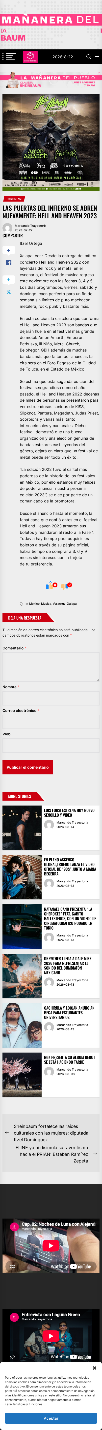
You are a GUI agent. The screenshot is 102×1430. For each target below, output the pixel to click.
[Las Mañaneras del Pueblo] (51, 80)
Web (6, 734)
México (34, 603)
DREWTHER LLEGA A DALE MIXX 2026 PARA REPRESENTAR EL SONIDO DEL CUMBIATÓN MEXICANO (68, 965)
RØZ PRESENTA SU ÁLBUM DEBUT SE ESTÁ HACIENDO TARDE (69, 1059)
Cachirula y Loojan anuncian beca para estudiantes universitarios (69, 1012)
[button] (94, 1368)
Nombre (11, 686)
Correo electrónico (20, 710)
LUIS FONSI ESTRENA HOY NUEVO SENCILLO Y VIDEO (69, 812)
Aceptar (51, 1418)
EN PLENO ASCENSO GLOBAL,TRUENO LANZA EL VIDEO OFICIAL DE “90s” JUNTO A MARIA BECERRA (70, 867)
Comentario (14, 648)
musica (46, 603)
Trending (14, 198)
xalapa (72, 603)
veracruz (59, 603)
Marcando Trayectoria (31, 226)
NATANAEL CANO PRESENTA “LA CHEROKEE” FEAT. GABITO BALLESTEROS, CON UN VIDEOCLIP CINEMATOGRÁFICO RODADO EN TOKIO (70, 918)
